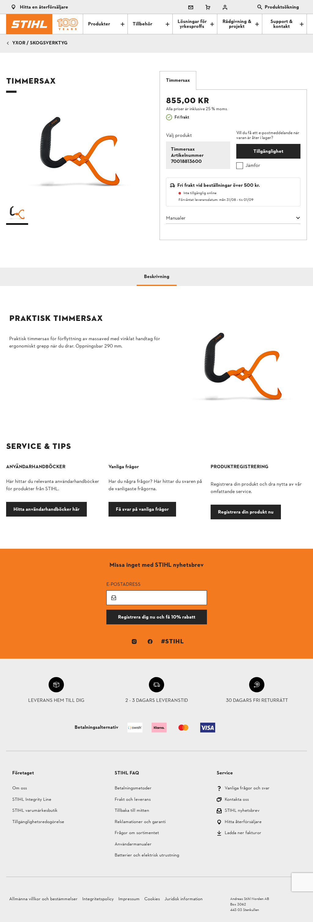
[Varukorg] (208, 7)
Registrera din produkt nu (246, 512)
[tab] (178, 80)
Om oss (19, 788)
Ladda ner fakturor (243, 833)
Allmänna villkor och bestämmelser (43, 899)
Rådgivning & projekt (237, 24)
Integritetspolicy (98, 899)
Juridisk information (183, 899)
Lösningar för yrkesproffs (192, 24)
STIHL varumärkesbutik (34, 811)
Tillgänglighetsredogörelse (38, 822)
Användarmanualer (133, 844)
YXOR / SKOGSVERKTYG (40, 43)
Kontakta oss (237, 800)
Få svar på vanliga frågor (142, 509)
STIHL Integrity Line (31, 800)
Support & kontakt (282, 24)
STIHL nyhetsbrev (242, 811)
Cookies (152, 899)
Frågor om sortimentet (137, 833)
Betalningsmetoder (133, 788)
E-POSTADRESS (123, 584)
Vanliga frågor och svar (247, 788)
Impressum (129, 899)
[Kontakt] (191, 7)
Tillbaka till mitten (132, 811)
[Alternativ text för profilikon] (225, 7)
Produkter (99, 24)
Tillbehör (142, 24)
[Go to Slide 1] (17, 214)
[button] (79, 151)
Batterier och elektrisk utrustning (147, 855)
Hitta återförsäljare (243, 822)
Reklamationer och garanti (140, 822)
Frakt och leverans (133, 800)
